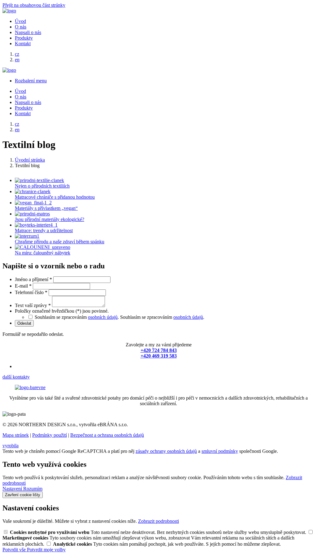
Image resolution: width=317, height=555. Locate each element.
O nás (20, 26)
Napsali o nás (28, 32)
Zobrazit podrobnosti (158, 521)
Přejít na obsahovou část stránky (33, 5)
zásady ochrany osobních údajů (166, 451)
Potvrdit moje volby (46, 549)
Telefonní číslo (31, 292)
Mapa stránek (15, 435)
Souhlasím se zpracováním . (162, 317)
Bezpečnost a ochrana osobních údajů (107, 435)
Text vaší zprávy (33, 305)
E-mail (23, 285)
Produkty (24, 38)
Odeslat (24, 323)
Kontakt (23, 43)
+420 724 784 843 (159, 350)
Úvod (20, 21)
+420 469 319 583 (159, 355)
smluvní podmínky (220, 451)
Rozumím (32, 488)
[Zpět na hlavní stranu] (9, 10)
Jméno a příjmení (33, 279)
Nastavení (12, 488)
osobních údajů (103, 317)
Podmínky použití (49, 435)
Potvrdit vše (14, 549)
